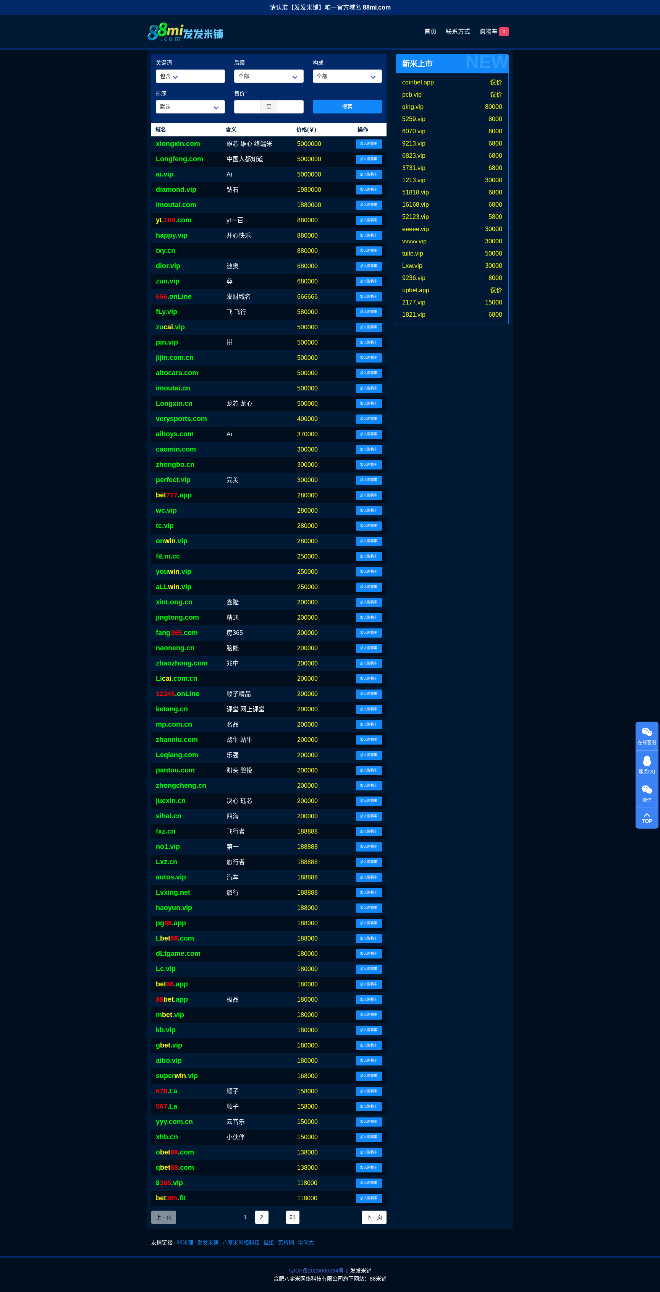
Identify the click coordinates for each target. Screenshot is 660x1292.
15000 (493, 302)
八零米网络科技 (241, 1242)
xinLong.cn (174, 602)
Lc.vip (166, 969)
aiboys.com (175, 434)
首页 (430, 31)
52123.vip (415, 217)
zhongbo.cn (175, 464)
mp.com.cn (174, 724)
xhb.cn (167, 1137)
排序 (161, 93)
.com (173, 220)
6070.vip (413, 131)
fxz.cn (165, 831)
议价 (496, 82)
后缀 (239, 63)
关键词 (164, 63)
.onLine (174, 296)
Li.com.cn (176, 678)
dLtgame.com (178, 953)
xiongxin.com (178, 143)
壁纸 (269, 1242)
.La (166, 1091)
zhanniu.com (177, 739)
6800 (495, 143)
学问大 (306, 1242)
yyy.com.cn (174, 1121)
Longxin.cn (174, 403)
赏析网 (286, 1242)
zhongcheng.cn (181, 785)
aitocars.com (177, 373)
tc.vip (165, 525)
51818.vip (415, 192)
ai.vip (164, 174)
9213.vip (413, 143)
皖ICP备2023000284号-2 (318, 1271)
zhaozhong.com (182, 663)
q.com (175, 1167)
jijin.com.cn (175, 357)
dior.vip (168, 266)
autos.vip (171, 877)
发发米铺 (207, 1242)
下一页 (374, 1217)
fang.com (177, 632)
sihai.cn (168, 816)
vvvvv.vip (414, 241)
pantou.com (175, 770)
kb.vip (166, 1030)
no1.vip (168, 846)
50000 (493, 253)
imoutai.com (176, 205)
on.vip (172, 541)
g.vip (169, 1045)
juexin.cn (171, 801)
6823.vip (413, 155)
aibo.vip (169, 1060)
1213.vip (413, 180)
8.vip (169, 1183)
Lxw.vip (412, 265)
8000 (495, 119)
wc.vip (166, 510)
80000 (493, 107)
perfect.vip (173, 480)
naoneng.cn (175, 648)
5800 (495, 217)
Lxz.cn (166, 862)
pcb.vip (412, 94)
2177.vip (413, 302)
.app (174, 495)
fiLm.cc (168, 556)
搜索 (347, 107)
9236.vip (413, 278)
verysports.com (181, 419)
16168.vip (415, 204)
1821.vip (413, 314)
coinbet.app (418, 82)
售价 (239, 93)
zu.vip (170, 327)
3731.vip (413, 168)
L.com (175, 938)
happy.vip (172, 235)
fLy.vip (166, 312)
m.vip (170, 1014)
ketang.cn (172, 709)
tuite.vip (412, 253)
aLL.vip (173, 587)
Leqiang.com (177, 755)
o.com (175, 1152)
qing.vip (413, 107)
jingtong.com (177, 617)
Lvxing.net (173, 892)
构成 (318, 63)
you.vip (173, 571)
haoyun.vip (174, 908)
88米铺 (184, 1242)
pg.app (171, 923)
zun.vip (168, 281)
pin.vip (167, 342)
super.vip (177, 1076)
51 (293, 1217)
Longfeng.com (179, 159)
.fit (171, 1198)
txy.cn (165, 250)
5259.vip (413, 119)
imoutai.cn (173, 388)
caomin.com (176, 449)
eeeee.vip (415, 229)
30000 (493, 180)
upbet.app (415, 290)
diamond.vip (176, 189)
